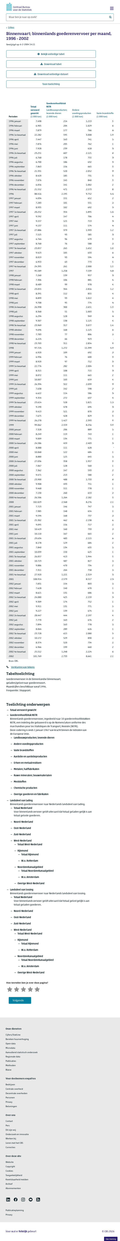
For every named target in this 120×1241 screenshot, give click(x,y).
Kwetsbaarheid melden (17, 1180)
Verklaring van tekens (23, 667)
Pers (8, 1126)
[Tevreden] (30, 989)
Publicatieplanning (15, 1210)
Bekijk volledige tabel (53, 54)
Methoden (11, 1066)
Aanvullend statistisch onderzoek (22, 1053)
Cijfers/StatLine (13, 1035)
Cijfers (11, 28)
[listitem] (8, 1199)
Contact (9, 1121)
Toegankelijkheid (14, 1175)
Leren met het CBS (14, 1143)
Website (10, 1162)
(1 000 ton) (36, 112)
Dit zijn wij (11, 1130)
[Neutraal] (23, 989)
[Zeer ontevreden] (9, 989)
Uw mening (111, 1239)
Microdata (10, 1048)
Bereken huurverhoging (17, 1039)
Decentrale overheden (16, 1093)
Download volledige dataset (53, 74)
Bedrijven (10, 1085)
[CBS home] (19, 6)
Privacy (9, 1102)
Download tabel (53, 64)
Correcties (10, 1147)
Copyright (10, 1167)
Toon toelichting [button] (51, 84)
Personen (10, 1098)
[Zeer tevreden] (37, 989)
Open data (10, 1044)
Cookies (9, 1171)
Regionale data (13, 1057)
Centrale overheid (14, 1089)
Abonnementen (13, 1188)
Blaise (8, 1070)
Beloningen (11, 1107)
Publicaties (11, 1061)
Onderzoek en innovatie (17, 1134)
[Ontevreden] (16, 989)
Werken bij (11, 1139)
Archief (9, 1184)
